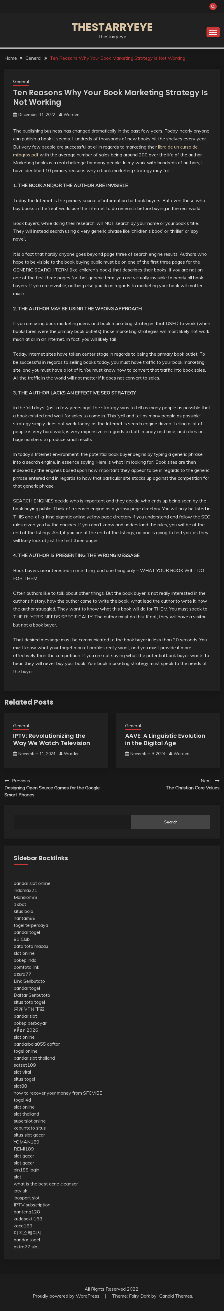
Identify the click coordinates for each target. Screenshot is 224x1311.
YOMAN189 (26, 1142)
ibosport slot (27, 1198)
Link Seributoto (29, 981)
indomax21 (25, 890)
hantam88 (25, 918)
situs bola (23, 911)
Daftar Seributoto (32, 995)
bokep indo (25, 960)
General (21, 81)
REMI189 (24, 1149)
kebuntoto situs (30, 1128)
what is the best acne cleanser (46, 1184)
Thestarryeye (112, 27)
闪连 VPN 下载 (29, 1009)
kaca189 (23, 1226)
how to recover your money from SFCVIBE (58, 1093)
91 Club (22, 939)
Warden (71, 114)
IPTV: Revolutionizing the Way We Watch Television (51, 739)
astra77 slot (26, 1247)
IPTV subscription (32, 1205)
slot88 (20, 1086)
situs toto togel (29, 1002)
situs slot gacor (29, 1135)
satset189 (25, 1065)
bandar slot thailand (34, 1058)
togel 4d (22, 1100)
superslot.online (30, 1121)
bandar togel (27, 932)
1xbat (20, 904)
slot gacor (24, 1156)
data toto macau (31, 946)
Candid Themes (175, 1296)
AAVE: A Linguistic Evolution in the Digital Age (165, 739)
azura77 (22, 974)
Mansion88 (25, 897)
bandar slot (25, 1016)
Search (171, 822)
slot (17, 1177)
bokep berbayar (30, 1023)
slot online (24, 953)
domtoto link (26, 967)
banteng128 (27, 1212)
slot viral (22, 1072)
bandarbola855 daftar (37, 1044)
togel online (26, 1051)
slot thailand (26, 1114)
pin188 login (26, 1170)
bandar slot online (32, 883)
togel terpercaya (31, 925)
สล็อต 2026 (26, 1030)
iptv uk (20, 1191)
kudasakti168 (28, 1219)
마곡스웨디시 (28, 1233)
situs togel (24, 1079)
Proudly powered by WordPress (67, 1296)
